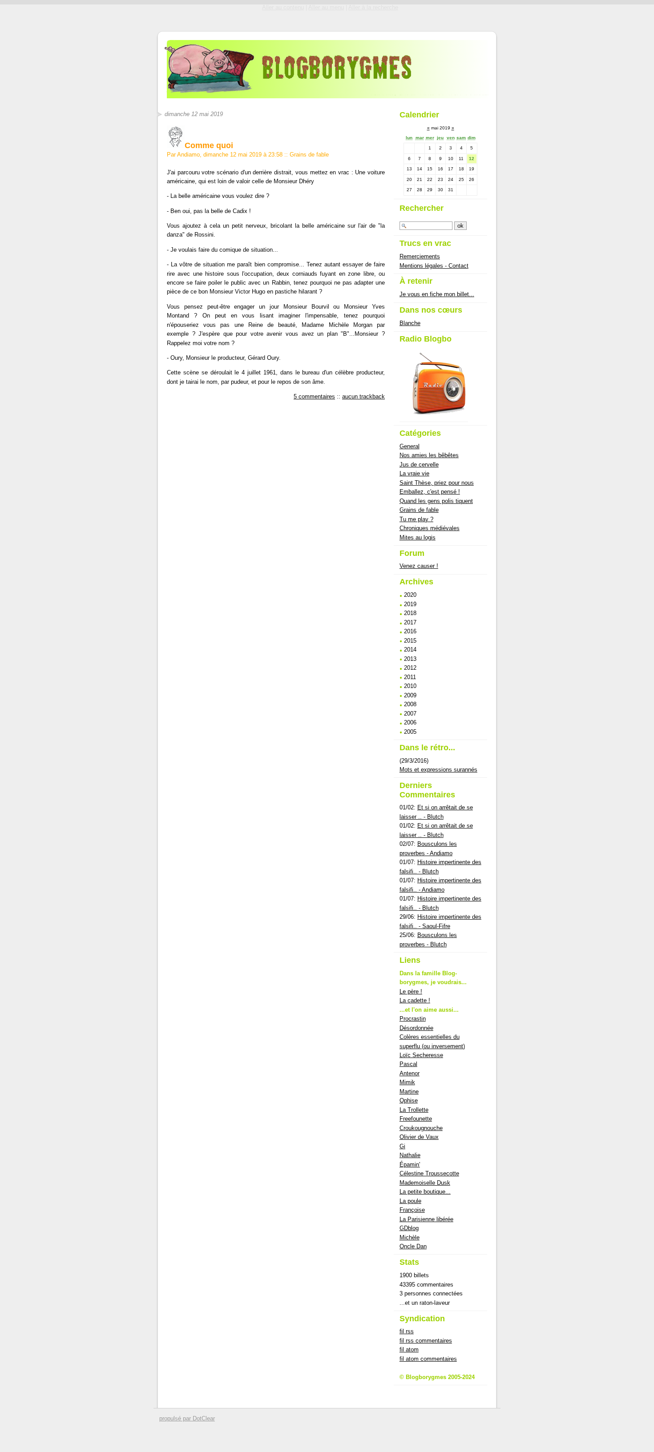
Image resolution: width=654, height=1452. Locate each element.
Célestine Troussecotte (429, 1173)
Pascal (408, 1064)
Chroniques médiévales (430, 528)
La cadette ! (415, 1000)
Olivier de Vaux (419, 1137)
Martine (409, 1091)
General (410, 446)
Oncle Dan (413, 1246)
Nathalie (410, 1155)
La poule (410, 1201)
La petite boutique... (425, 1191)
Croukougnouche (421, 1128)
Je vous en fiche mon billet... (437, 294)
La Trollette (414, 1109)
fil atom (409, 1349)
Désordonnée (416, 1028)
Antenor (410, 1073)
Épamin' (410, 1164)
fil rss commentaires (426, 1340)
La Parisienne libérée (426, 1219)
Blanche (410, 323)
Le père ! (411, 991)
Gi (402, 1146)
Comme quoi (209, 145)
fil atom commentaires (428, 1358)
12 (471, 158)
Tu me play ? (416, 519)
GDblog (409, 1228)
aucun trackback (363, 396)
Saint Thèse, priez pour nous (437, 482)
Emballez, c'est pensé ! (430, 491)
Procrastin (413, 1018)
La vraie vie (414, 473)
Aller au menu (326, 7)
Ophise (409, 1100)
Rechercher (422, 208)
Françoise (412, 1210)
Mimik (407, 1082)
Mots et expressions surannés (438, 769)
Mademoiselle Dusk (425, 1182)
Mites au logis (418, 537)
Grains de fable (309, 154)
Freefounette (416, 1118)
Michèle (410, 1237)
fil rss (407, 1331)
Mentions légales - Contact (434, 265)
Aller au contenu (283, 7)
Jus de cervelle (419, 464)
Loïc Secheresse (421, 1055)
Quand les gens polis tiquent (436, 501)
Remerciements (420, 256)
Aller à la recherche (373, 7)
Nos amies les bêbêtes (429, 455)
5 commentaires (314, 396)
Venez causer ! (419, 566)
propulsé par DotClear (187, 1418)
